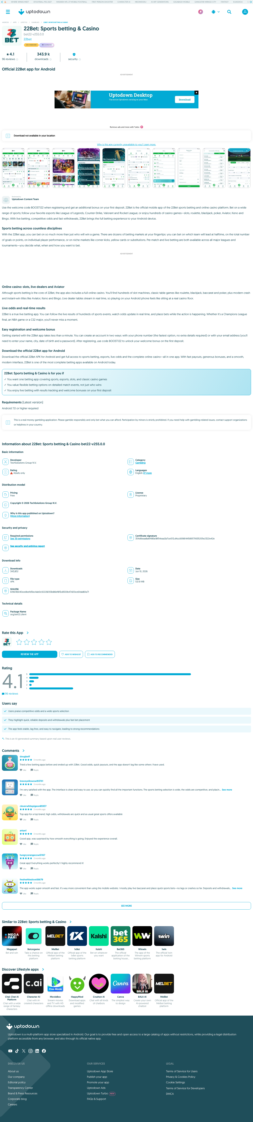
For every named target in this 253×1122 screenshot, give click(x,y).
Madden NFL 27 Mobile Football (71, 2)
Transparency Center (20, 1088)
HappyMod (77, 996)
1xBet (77, 949)
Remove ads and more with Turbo (124, 127)
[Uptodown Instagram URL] (30, 1051)
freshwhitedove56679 (31, 879)
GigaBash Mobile (181, 2)
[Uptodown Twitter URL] (23, 1051)
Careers (12, 1104)
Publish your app (97, 1077)
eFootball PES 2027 (43, 2)
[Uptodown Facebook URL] (44, 1051)
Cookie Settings (175, 1082)
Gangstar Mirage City (205, 2)
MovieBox (55, 996)
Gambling (140, 462)
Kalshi (99, 949)
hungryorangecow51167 (32, 855)
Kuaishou (238, 2)
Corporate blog (17, 1099)
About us (13, 1071)
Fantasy (224, 2)
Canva (120, 996)
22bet (28, 39)
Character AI (123, 2)
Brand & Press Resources (22, 1093)
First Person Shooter (102, 2)
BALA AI (142, 996)
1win (164, 949)
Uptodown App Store (100, 1071)
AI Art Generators (160, 2)
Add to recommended (102, 654)
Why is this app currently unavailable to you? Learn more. (126, 144)
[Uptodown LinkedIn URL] (37, 1051)
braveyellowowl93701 (31, 781)
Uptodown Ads (96, 1088)
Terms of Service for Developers (185, 1088)
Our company (16, 1077)
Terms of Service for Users (181, 1071)
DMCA (170, 1094)
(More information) (20, 516)
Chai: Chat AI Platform (12, 998)
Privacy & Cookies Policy (180, 1077)
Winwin (142, 949)
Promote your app (98, 1082)
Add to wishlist (73, 654)
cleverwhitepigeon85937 (33, 806)
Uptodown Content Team (25, 199)
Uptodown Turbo (100, 1093)
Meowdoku (140, 2)
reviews (8, 59)
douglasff (25, 756)
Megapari (12, 949)
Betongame (33, 949)
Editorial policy (16, 1082)
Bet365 (120, 949)
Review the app (30, 654)
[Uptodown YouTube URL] (10, 1051)
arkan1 (23, 830)
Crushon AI (99, 996)
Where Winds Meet (20, 2)
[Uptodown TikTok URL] (17, 1051)
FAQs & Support (96, 1099)
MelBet (55, 949)
